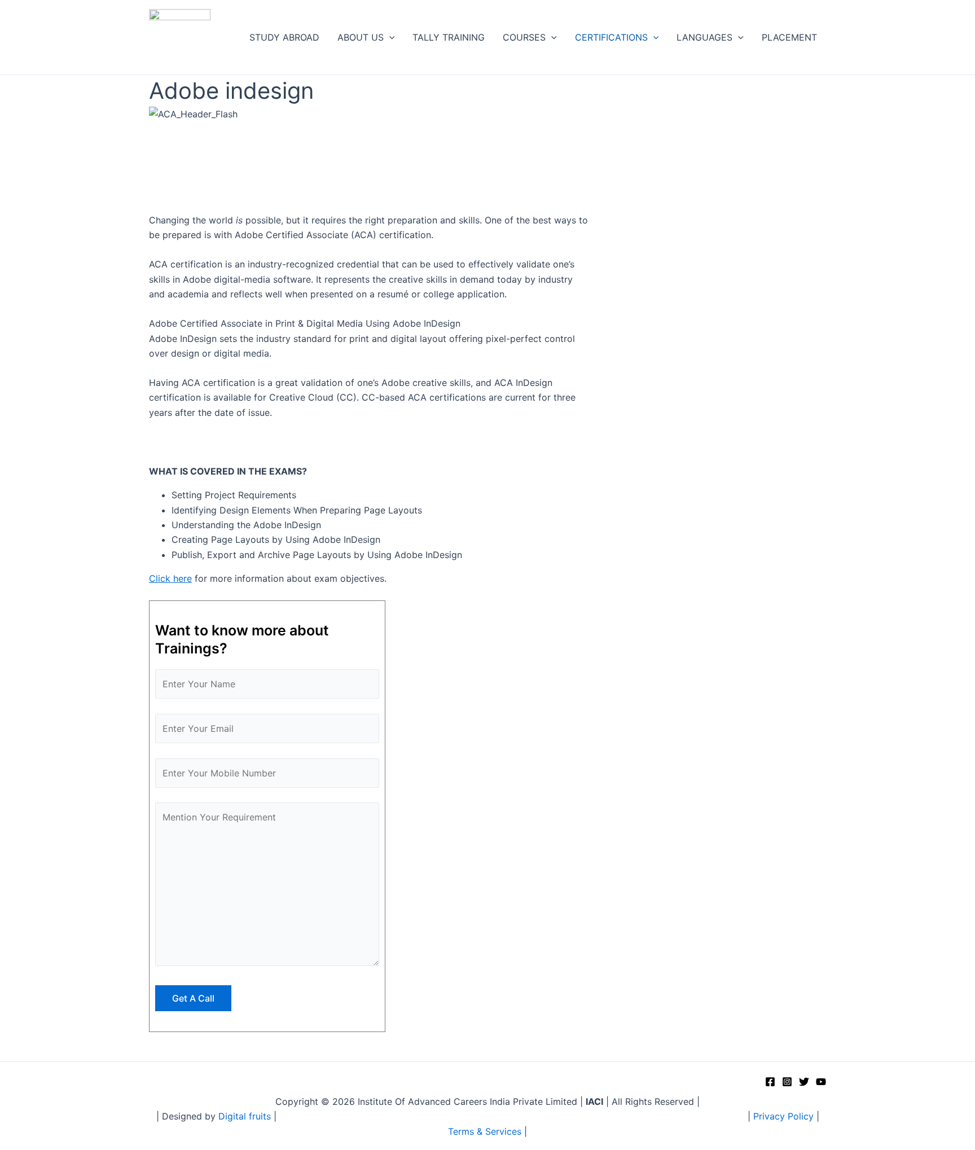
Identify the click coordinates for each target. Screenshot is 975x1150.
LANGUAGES (704, 37)
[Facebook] (770, 1082)
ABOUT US (360, 37)
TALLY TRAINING (448, 37)
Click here (170, 578)
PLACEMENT (789, 37)
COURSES (524, 37)
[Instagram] (787, 1082)
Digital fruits (246, 1116)
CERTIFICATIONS (611, 37)
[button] (389, 37)
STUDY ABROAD (284, 37)
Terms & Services (484, 1131)
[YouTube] (821, 1082)
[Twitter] (804, 1082)
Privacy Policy (783, 1116)
